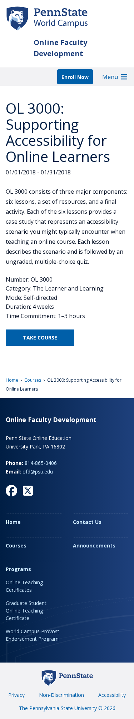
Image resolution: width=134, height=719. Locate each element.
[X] (28, 490)
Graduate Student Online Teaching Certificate (26, 610)
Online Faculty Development (60, 48)
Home (12, 380)
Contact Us (87, 522)
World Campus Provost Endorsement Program (32, 635)
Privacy (16, 694)
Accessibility (112, 694)
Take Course (40, 337)
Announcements (94, 545)
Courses (32, 380)
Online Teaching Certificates (24, 586)
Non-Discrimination (61, 694)
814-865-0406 (41, 463)
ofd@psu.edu (38, 471)
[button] (110, 76)
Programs (18, 569)
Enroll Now (75, 77)
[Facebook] (11, 490)
